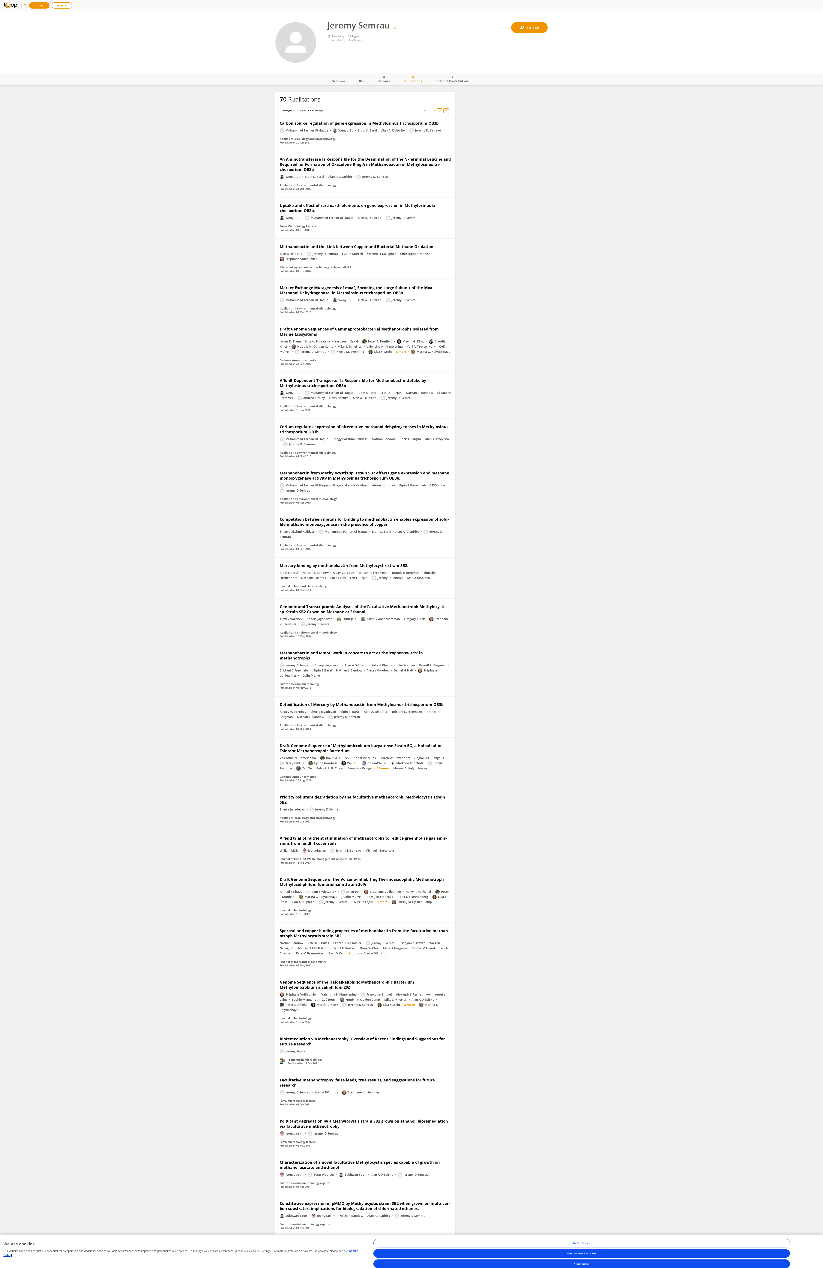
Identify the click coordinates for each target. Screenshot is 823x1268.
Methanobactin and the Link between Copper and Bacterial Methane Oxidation (356, 246)
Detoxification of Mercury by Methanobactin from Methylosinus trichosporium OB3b (361, 704)
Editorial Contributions (453, 79)
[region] (411, 1251)
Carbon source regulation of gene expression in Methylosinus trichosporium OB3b (359, 123)
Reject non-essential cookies (581, 1253)
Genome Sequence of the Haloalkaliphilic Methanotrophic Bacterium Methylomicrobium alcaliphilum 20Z (347, 984)
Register (62, 5)
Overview (338, 81)
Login (39, 5)
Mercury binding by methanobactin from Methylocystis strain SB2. (344, 565)
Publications (413, 79)
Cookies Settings (581, 1243)
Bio (361, 81)
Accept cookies (581, 1263)
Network (383, 79)
